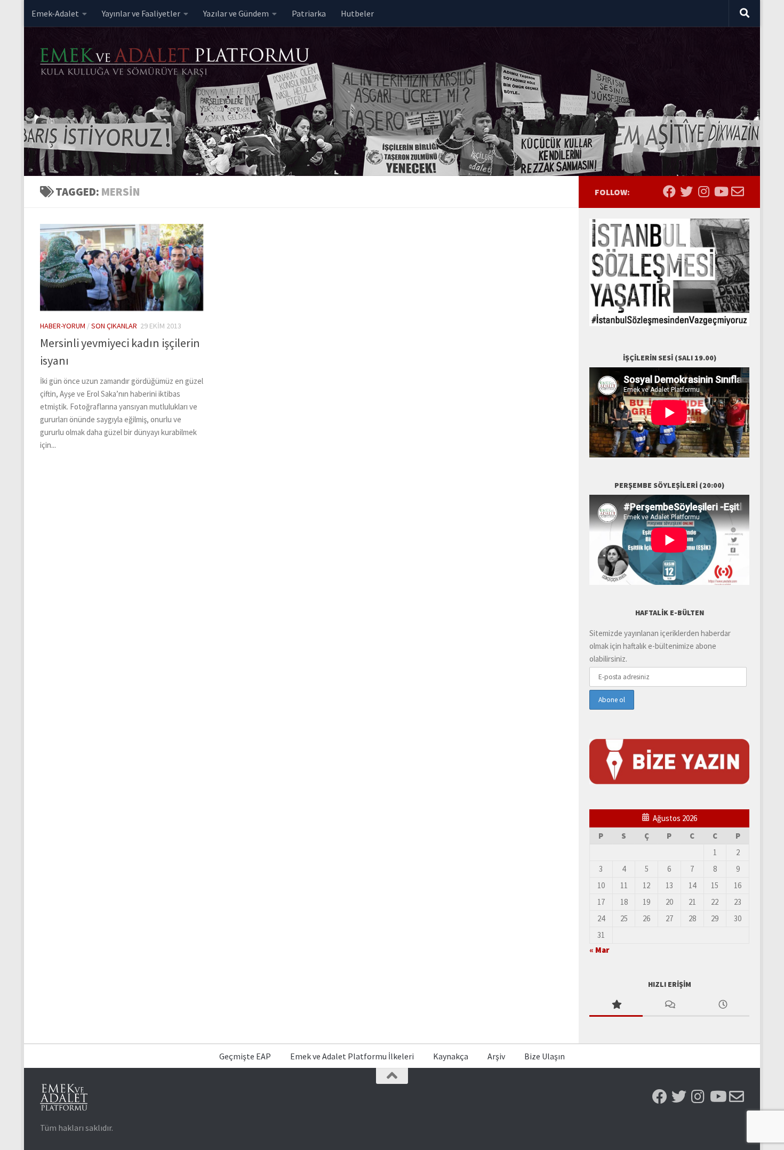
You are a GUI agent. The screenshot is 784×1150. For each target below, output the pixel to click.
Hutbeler (357, 13)
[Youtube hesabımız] (720, 191)
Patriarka (309, 13)
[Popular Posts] (616, 1005)
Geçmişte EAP (245, 1056)
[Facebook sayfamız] (669, 191)
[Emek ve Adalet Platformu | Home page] (176, 62)
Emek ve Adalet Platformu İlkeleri (352, 1056)
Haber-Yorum (62, 326)
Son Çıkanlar (114, 326)
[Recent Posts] (722, 1005)
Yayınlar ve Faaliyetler (141, 13)
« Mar (599, 950)
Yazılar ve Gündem (236, 13)
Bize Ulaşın (544, 1056)
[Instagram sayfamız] (703, 191)
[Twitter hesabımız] (686, 191)
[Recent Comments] (669, 1005)
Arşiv (496, 1056)
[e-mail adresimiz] (737, 191)
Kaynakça (450, 1056)
